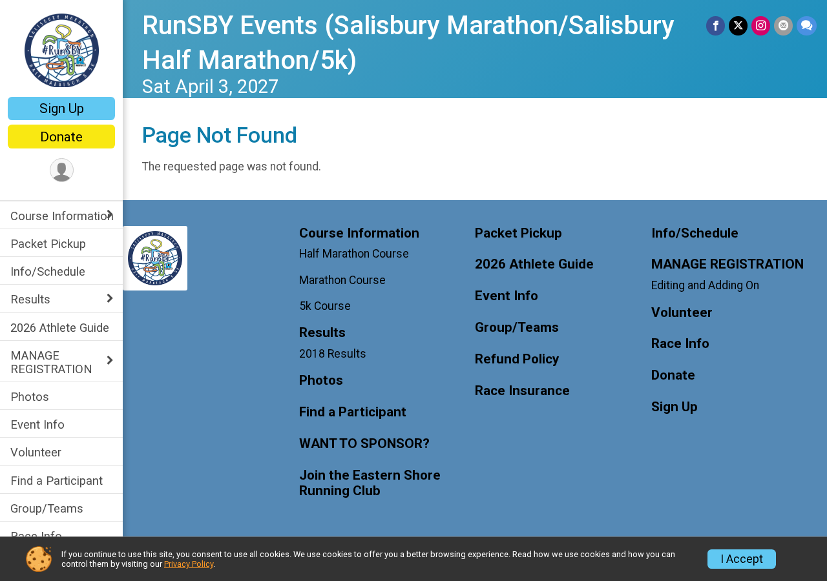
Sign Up (61, 108)
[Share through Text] (807, 25)
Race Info (36, 536)
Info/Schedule (47, 271)
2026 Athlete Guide (59, 327)
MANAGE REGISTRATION (51, 362)
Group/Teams (46, 508)
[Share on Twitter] (738, 25)
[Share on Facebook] (715, 25)
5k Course (325, 306)
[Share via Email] (783, 25)
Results (30, 299)
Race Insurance (522, 390)
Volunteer (35, 452)
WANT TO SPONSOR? (364, 443)
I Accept (741, 559)
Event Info (37, 424)
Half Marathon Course (354, 253)
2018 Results (332, 353)
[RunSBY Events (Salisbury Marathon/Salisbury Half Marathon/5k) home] (62, 50)
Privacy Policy (188, 564)
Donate (61, 137)
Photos (29, 396)
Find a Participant (56, 480)
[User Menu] (62, 170)
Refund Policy (517, 359)
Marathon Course (342, 280)
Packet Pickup (48, 243)
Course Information (62, 216)
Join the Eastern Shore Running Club (370, 483)
